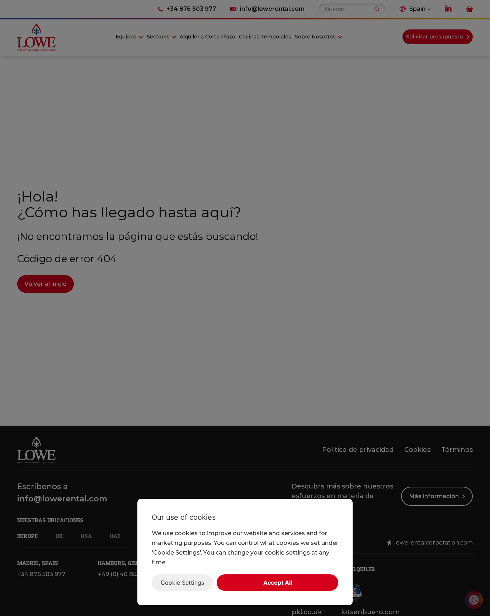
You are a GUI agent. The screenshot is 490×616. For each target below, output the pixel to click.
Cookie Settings (182, 582)
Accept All (277, 582)
